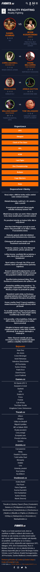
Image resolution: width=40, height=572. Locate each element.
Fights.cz (24, 513)
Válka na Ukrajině (20, 421)
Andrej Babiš (20, 482)
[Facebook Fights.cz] (14, 567)
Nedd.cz (7, 513)
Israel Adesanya (20, 359)
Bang (20, 452)
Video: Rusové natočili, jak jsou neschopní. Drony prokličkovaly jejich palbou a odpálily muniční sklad (20, 340)
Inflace (20, 416)
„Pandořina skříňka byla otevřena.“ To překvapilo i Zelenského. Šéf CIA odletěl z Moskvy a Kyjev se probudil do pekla (20, 287)
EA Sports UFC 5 (20, 383)
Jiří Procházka (20, 364)
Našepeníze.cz (19, 516)
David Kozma (20, 373)
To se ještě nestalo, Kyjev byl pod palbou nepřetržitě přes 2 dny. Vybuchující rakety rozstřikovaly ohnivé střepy (20, 313)
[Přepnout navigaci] (30, 3)
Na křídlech (20, 474)
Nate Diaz (20, 350)
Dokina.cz (33, 513)
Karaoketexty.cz (20, 510)
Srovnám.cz (30, 516)
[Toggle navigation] (36, 3)
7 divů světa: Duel (20, 457)
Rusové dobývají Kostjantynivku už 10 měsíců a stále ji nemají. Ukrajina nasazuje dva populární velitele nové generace (20, 273)
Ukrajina (20, 419)
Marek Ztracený (20, 498)
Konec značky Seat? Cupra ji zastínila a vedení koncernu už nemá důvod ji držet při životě (20, 304)
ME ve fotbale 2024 (20, 427)
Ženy (26, 504)
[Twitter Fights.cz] (21, 567)
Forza (20, 397)
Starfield (20, 389)
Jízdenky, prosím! (20, 468)
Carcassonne (20, 449)
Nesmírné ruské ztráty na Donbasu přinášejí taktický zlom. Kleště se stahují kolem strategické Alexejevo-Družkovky (20, 296)
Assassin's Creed (20, 386)
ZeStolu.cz (31, 507)
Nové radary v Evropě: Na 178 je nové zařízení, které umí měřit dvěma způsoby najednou (20, 264)
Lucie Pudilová (20, 375)
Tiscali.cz (6, 504)
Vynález (20, 441)
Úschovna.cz (33, 510)
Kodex (4, 562)
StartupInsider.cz (20, 519)
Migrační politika (20, 424)
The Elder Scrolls (20, 405)
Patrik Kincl (20, 370)
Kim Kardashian (20, 493)
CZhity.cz (8, 516)
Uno (20, 466)
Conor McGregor (20, 356)
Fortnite (20, 400)
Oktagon (20, 136)
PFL (20, 148)
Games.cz (9, 507)
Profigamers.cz (20, 507)
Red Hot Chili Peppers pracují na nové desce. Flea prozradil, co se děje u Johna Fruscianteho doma (20, 228)
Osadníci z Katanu (20, 454)
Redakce (12, 560)
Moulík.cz (15, 513)
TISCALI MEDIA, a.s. (16, 564)
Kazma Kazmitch (20, 490)
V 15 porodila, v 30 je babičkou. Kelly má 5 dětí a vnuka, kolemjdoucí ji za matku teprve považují (20, 321)
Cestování (33, 504)
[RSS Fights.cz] (25, 567)
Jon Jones (20, 353)
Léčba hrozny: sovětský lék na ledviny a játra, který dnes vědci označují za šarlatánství (20, 256)
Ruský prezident (20, 430)
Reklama (5, 560)
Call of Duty (20, 403)
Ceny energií (20, 433)
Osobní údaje (29, 560)
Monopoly (20, 460)
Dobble (20, 463)
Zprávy (14, 504)
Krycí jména (20, 471)
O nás (16, 562)
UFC (20, 131)
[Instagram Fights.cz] (18, 567)
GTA (20, 391)
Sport (20, 504)
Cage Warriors (20, 178)
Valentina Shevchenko (20, 361)
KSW (20, 154)
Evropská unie (20, 435)
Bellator (20, 172)
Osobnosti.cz (8, 510)
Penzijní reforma (20, 438)
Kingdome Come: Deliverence (20, 408)
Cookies (20, 560)
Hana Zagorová (20, 487)
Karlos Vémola (20, 367)
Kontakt (11, 562)
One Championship (20, 166)
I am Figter (20, 160)
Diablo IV (20, 394)
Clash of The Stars (20, 142)
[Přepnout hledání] (27, 3)
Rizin (20, 184)
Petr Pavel (20, 484)
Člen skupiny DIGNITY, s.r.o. (29, 564)
